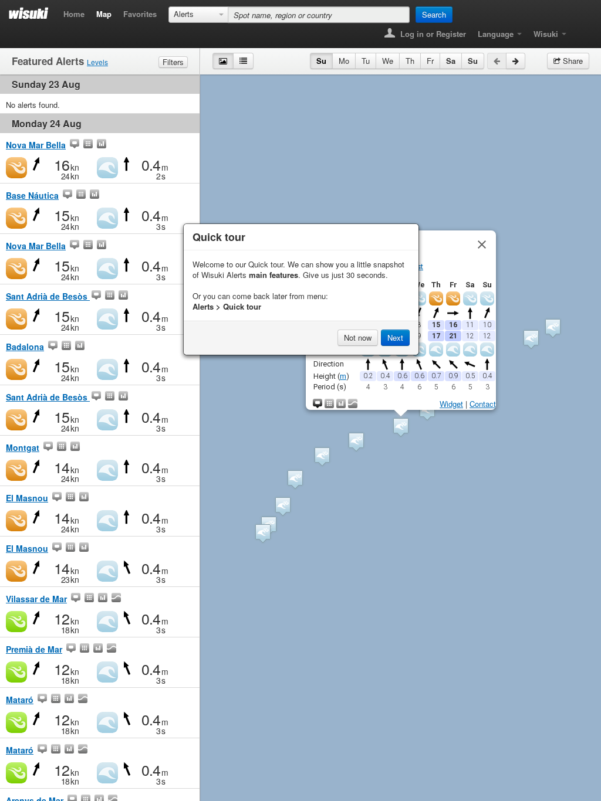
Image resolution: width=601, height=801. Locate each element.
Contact (483, 403)
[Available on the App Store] (580, 30)
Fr (430, 60)
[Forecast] (88, 145)
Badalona (25, 346)
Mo (344, 60)
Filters (173, 61)
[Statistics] (101, 145)
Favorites (140, 13)
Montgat (22, 447)
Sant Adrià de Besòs (48, 296)
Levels (97, 62)
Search (434, 14)
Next (395, 337)
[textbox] (319, 14)
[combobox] (198, 14)
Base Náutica (32, 195)
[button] (356, 441)
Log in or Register (432, 33)
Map (104, 13)
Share (572, 60)
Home (74, 13)
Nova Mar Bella (36, 145)
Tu (366, 60)
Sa (450, 60)
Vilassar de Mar (36, 599)
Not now (358, 337)
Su (321, 60)
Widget (451, 403)
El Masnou (27, 498)
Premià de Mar (34, 649)
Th (410, 60)
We (387, 60)
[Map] (74, 145)
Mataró (19, 699)
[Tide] (116, 599)
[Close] (482, 244)
